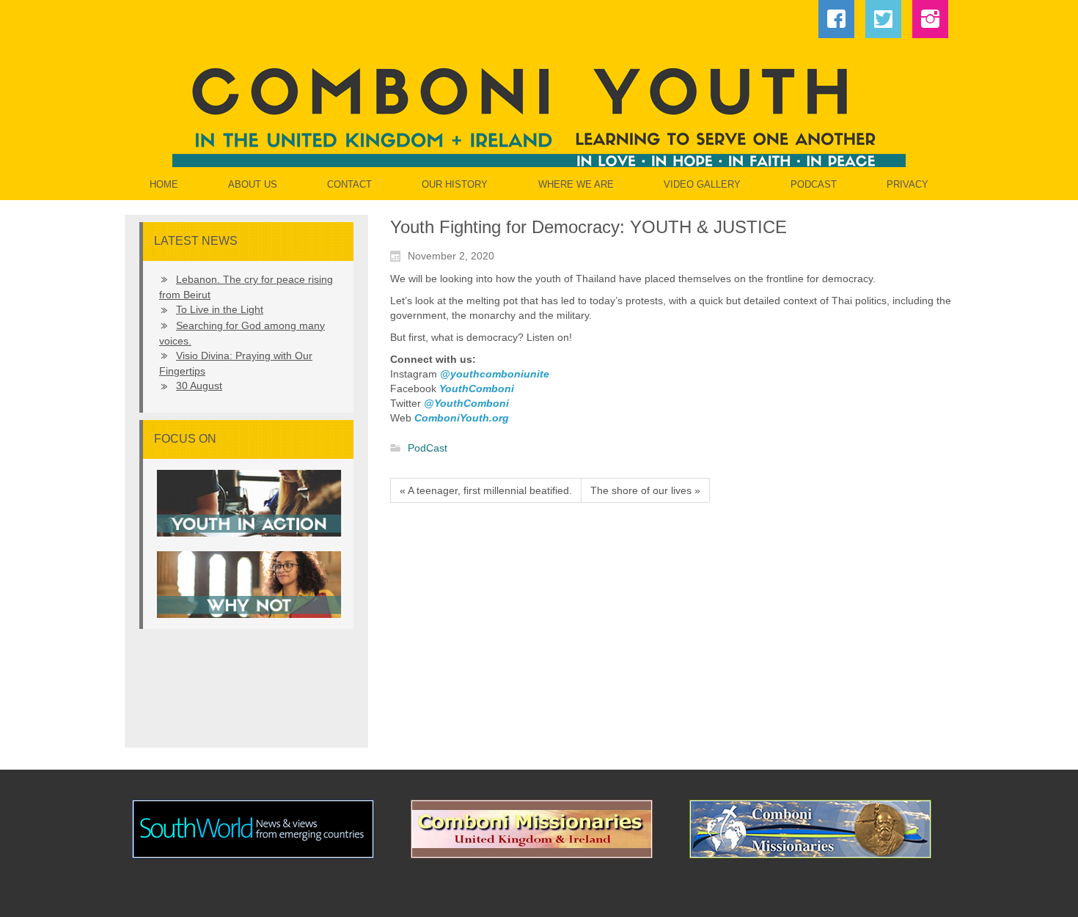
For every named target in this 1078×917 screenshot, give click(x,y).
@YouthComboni (466, 403)
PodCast (427, 448)
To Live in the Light (219, 309)
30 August (199, 385)
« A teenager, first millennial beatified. (486, 490)
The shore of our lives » (645, 490)
